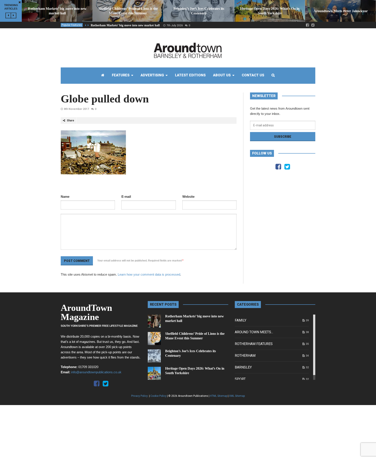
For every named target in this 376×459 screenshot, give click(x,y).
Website (188, 196)
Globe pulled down (105, 99)
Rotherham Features (254, 344)
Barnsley (243, 367)
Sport (240, 379)
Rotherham (245, 355)
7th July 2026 (174, 25)
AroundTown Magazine (86, 312)
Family (240, 320)
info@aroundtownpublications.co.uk (96, 372)
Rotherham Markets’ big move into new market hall (125, 25)
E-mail (126, 196)
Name (65, 196)
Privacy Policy (139, 395)
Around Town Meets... (254, 332)
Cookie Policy (158, 395)
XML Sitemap (237, 395)
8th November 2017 (76, 109)
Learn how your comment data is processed (149, 274)
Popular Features (72, 25)
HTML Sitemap (218, 395)
